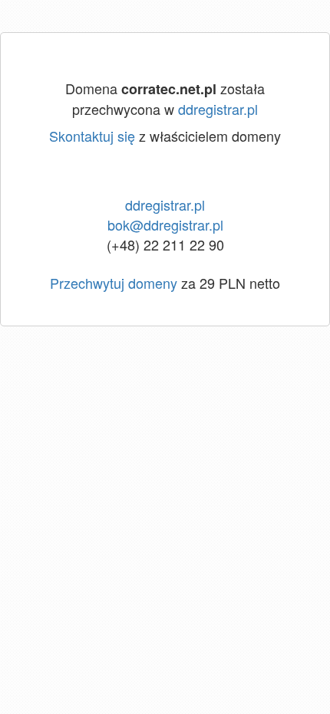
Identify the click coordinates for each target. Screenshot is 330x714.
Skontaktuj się (92, 136)
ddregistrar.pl (218, 109)
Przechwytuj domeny (113, 283)
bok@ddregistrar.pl (165, 224)
